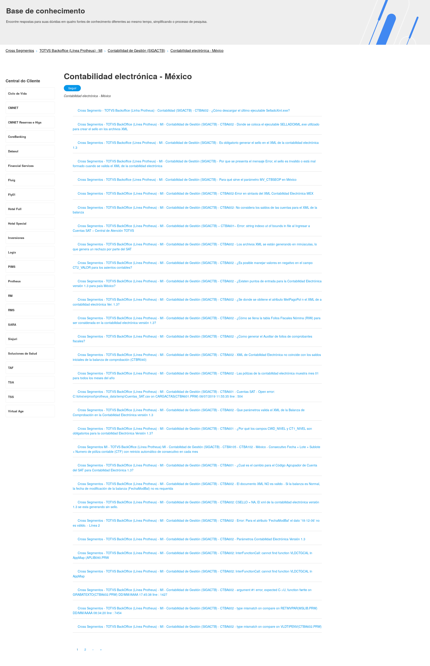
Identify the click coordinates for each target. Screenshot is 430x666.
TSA (11, 382)
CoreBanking (17, 136)
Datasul (13, 151)
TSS (11, 397)
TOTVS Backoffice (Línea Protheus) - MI (70, 50)
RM (10, 296)
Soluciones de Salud (22, 353)
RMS (11, 310)
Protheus (14, 281)
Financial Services (21, 166)
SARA (12, 324)
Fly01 (11, 194)
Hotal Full (15, 209)
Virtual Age (16, 411)
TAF (10, 368)
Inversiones (16, 238)
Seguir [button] (72, 88)
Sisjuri (12, 339)
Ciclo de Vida (17, 93)
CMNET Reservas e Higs (24, 122)
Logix (12, 252)
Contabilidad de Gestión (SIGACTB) (136, 50)
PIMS (11, 266)
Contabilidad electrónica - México (197, 50)
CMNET (13, 108)
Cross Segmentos (20, 50)
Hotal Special (17, 223)
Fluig (11, 180)
